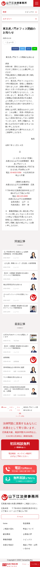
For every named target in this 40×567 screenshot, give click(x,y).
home (5, 523)
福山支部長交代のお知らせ (12, 284)
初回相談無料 (20, 445)
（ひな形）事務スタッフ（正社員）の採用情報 (19, 263)
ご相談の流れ (8, 529)
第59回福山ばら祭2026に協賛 (13, 367)
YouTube (16, 340)
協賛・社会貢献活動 (20, 371)
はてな (28, 48)
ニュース (10, 42)
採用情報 (6, 357)
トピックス (27, 539)
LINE (34, 48)
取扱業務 (26, 523)
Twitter (22, 48)
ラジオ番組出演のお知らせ (12, 377)
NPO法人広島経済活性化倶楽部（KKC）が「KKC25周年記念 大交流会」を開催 (16, 389)
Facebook (15, 48)
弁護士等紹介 (8, 545)
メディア (16, 381)
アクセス (20, 517)
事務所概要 (7, 539)
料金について (28, 529)
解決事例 (6, 534)
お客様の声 (27, 534)
